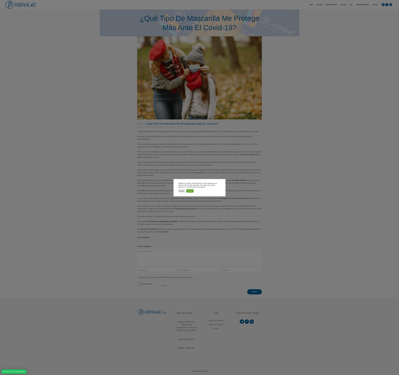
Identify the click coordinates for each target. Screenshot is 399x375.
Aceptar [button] (190, 191)
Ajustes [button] (181, 191)
